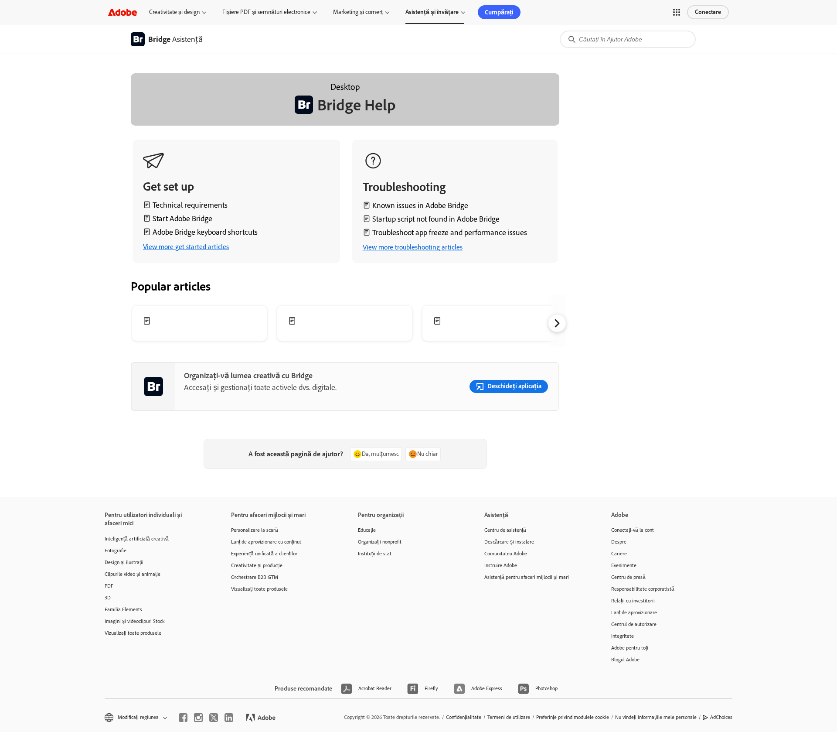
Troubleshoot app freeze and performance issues (449, 232)
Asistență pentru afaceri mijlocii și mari (526, 577)
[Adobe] (122, 12)
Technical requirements (190, 205)
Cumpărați (499, 12)
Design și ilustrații (124, 562)
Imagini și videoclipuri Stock (135, 621)
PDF (109, 586)
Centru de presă (628, 577)
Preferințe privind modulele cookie (572, 717)
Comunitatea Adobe (505, 554)
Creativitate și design (174, 12)
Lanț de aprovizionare (634, 612)
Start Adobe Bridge (182, 218)
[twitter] (213, 717)
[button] (677, 12)
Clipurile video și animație (132, 574)
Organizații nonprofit (379, 542)
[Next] (557, 323)
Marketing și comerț (358, 12)
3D (108, 598)
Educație (367, 530)
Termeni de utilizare (508, 717)
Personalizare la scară (254, 530)
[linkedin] (229, 717)
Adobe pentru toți (629, 648)
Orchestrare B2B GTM (254, 577)
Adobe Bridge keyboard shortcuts (205, 232)
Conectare (708, 12)
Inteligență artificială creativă (137, 539)
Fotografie (115, 550)
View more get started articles (186, 247)
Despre (618, 542)
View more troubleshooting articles (413, 247)
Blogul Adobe (625, 660)
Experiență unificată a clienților (264, 554)
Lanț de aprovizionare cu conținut (266, 542)
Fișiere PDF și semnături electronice (266, 12)
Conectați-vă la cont (632, 530)
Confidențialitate (463, 717)
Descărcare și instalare (509, 542)
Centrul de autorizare (634, 624)
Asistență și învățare (432, 12)
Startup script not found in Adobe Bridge (436, 219)
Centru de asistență (505, 530)
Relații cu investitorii (633, 601)
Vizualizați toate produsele (133, 633)
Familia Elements (123, 609)
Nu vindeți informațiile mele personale (656, 717)
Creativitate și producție (256, 565)
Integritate (622, 636)
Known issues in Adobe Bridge (420, 205)
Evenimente (623, 565)
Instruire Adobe (500, 565)
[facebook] (183, 717)
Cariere (619, 554)
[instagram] (198, 717)
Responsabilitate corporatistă (642, 589)
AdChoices (721, 717)
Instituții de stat (374, 554)
